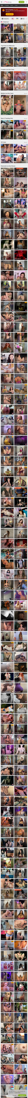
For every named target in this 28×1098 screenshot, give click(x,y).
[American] (13, 19)
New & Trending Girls (7, 118)
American (6, 22)
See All (25, 22)
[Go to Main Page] (8, 1)
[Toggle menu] (1, 2)
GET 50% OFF (10, 14)
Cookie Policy (17, 1092)
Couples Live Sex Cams (7, 69)
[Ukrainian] (17, 19)
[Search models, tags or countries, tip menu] (26, 5)
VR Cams (3, 142)
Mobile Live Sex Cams (7, 93)
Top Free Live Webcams (8, 45)
